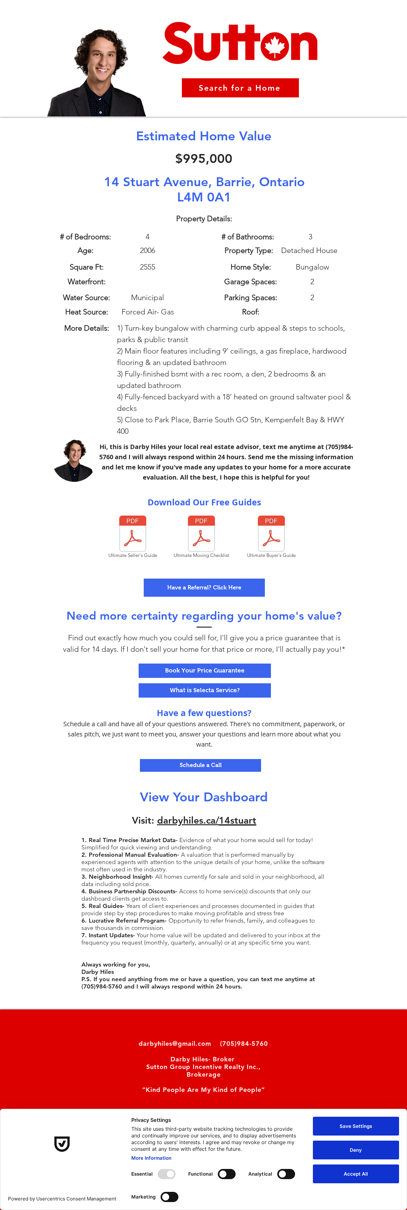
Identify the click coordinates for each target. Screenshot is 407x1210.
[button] (204, 588)
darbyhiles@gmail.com (175, 1043)
